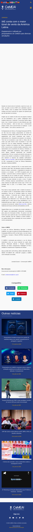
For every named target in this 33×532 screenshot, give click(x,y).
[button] (30, 7)
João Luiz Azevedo (9, 159)
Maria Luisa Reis (23, 204)
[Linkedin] (9, 517)
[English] (4, 2)
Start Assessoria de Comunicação (16, 527)
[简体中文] (2, 2)
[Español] (18, 2)
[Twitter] (19, 517)
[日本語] (12, 2)
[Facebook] (23, 517)
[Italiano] (10, 2)
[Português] (14, 2)
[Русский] (16, 2)
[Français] (6, 2)
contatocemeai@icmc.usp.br (12, 274)
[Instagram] (16, 517)
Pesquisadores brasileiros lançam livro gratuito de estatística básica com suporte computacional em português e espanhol (16, 339)
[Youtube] (13, 517)
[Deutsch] (8, 2)
